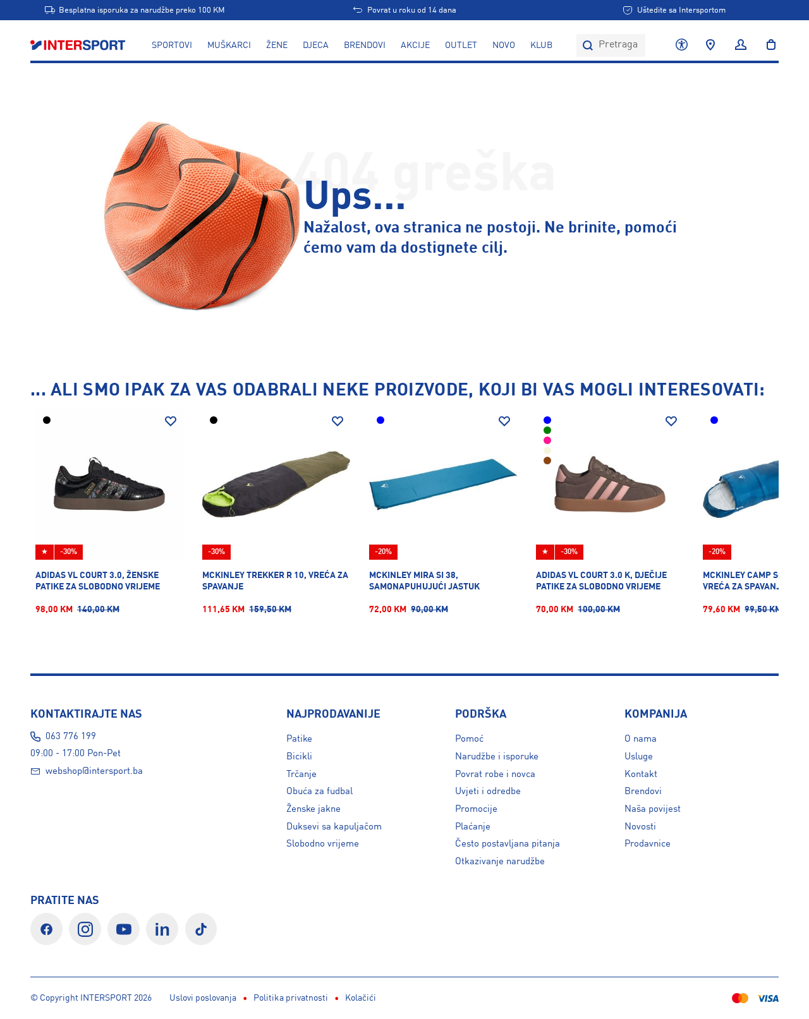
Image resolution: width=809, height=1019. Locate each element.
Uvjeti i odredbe (488, 792)
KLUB (541, 45)
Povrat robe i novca (495, 774)
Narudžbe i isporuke (496, 757)
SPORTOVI (172, 45)
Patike (299, 739)
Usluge (638, 757)
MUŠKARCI (229, 45)
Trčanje (301, 774)
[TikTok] (201, 929)
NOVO (503, 45)
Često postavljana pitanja (507, 844)
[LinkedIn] (162, 929)
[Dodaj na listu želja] (170, 421)
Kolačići (360, 998)
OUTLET (461, 45)
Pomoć (469, 739)
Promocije (476, 809)
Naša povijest (652, 809)
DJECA (316, 45)
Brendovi (365, 45)
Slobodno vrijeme (322, 844)
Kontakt (640, 774)
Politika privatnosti (290, 998)
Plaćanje (472, 827)
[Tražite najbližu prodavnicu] (710, 45)
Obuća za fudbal (319, 792)
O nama (640, 739)
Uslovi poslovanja (202, 998)
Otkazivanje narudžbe (500, 862)
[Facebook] (46, 929)
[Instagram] (85, 929)
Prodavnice (647, 844)
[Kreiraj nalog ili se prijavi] (741, 45)
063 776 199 (71, 737)
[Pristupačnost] (681, 45)
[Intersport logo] (79, 45)
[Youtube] (123, 929)
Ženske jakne (313, 809)
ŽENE (277, 45)
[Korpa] (767, 45)
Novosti (640, 827)
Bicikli (299, 757)
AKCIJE (415, 45)
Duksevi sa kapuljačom (334, 827)
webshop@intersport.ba (94, 771)
